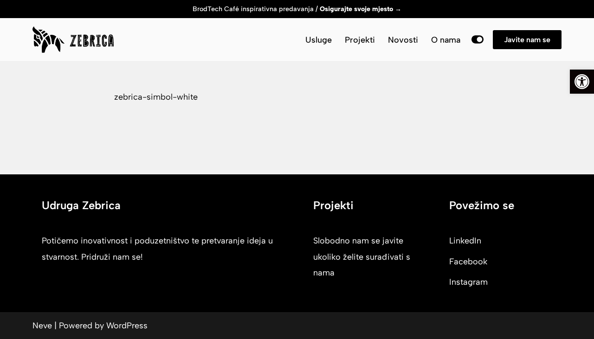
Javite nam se (527, 39)
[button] (582, 82)
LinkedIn (465, 241)
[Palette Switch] (477, 39)
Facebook (468, 261)
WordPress (127, 325)
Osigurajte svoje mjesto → (360, 9)
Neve (42, 325)
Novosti (403, 40)
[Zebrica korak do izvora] (73, 39)
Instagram (468, 282)
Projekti (360, 40)
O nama (445, 40)
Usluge (318, 40)
